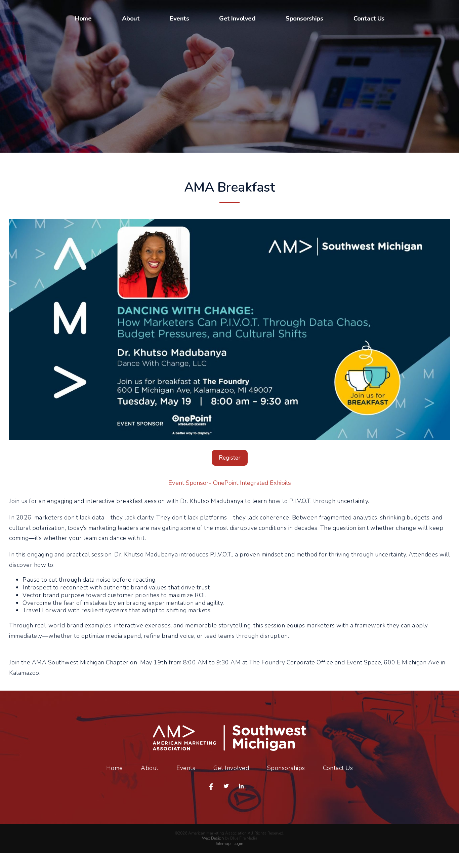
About (131, 18)
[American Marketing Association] (229, 749)
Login (238, 843)
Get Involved (237, 18)
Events (179, 18)
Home (83, 18)
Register (230, 458)
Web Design (213, 838)
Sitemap (223, 843)
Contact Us (368, 18)
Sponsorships (304, 18)
